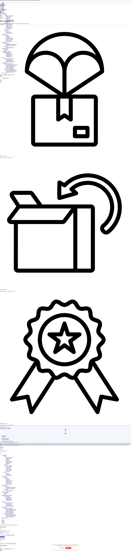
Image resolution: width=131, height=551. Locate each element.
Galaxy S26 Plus (9, 466)
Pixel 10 (7, 473)
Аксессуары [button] (4, 507)
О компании (2, 3)
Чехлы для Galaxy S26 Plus (10, 515)
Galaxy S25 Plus (9, 470)
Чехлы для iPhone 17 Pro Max (11, 509)
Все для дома (4, 517)
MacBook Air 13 (9, 500)
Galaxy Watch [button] (6, 486)
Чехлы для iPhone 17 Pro (10, 510)
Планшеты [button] (4, 476)
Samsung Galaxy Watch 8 (10, 488)
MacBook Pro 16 (9, 497)
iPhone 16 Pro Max (9, 19)
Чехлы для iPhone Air (9, 512)
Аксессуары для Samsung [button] (8, 513)
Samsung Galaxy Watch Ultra (11, 487)
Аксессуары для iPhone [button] (8, 508)
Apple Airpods (8, 503)
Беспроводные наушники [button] (8, 502)
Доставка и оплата (5, 438)
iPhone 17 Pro (8, 16)
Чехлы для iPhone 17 (9, 511)
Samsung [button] (5, 22)
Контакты (1, 5)
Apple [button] (5, 14)
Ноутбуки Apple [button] (7, 496)
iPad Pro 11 (8, 479)
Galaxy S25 (8, 471)
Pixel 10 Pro (8, 474)
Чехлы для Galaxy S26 (10, 516)
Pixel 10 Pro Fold (9, 475)
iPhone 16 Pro (8, 462)
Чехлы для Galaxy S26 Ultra (11, 514)
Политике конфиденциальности (7, 441)
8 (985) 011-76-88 (5, 428)
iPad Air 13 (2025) (9, 480)
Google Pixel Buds (9, 504)
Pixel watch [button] (6, 489)
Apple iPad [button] (6, 477)
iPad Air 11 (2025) (9, 481)
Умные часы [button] (4, 485)
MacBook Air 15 (9, 499)
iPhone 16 (7, 463)
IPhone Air (8, 18)
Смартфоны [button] (4, 13)
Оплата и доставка (3, 4)
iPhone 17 (8, 17)
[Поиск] (1, 550)
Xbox (5, 493)
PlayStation (6, 492)
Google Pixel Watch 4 (9, 490)
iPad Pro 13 (8, 478)
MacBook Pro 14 (9, 498)
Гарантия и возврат (5, 439)
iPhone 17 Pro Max (9, 15)
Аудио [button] (3, 501)
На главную (2, 24)
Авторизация (2, 536)
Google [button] (5, 472)
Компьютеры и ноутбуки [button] (7, 495)
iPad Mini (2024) (9, 484)
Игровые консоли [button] (5, 491)
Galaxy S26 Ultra (9, 465)
